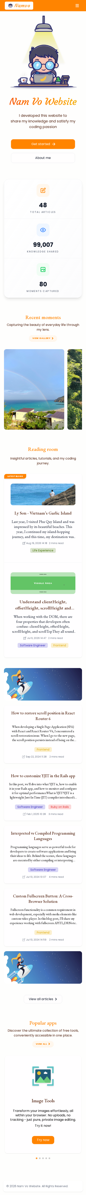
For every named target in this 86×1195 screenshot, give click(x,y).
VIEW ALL (41, 1043)
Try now (43, 1140)
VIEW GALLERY (41, 338)
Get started (40, 144)
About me (43, 158)
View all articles (41, 999)
